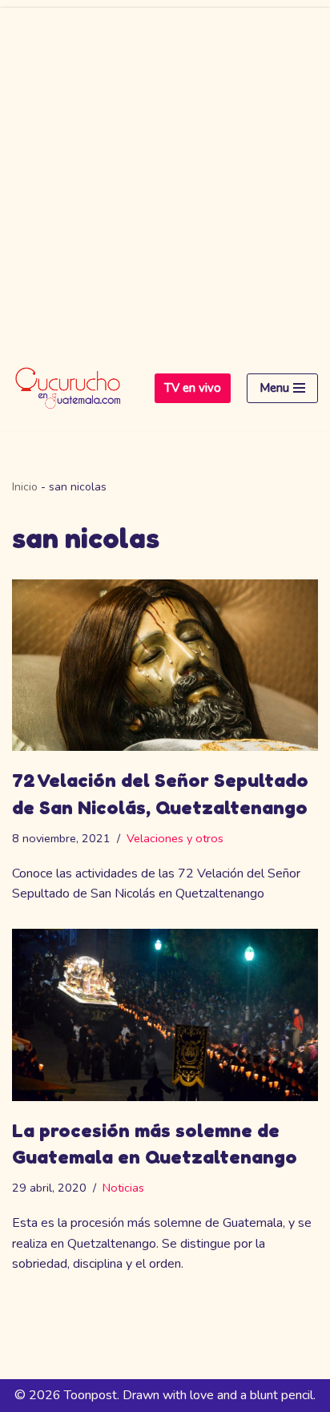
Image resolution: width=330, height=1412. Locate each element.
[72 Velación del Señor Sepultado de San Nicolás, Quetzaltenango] (165, 665)
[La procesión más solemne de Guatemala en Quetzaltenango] (165, 1015)
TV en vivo (192, 388)
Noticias (123, 1188)
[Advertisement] (165, 173)
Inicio (25, 486)
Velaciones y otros (175, 838)
